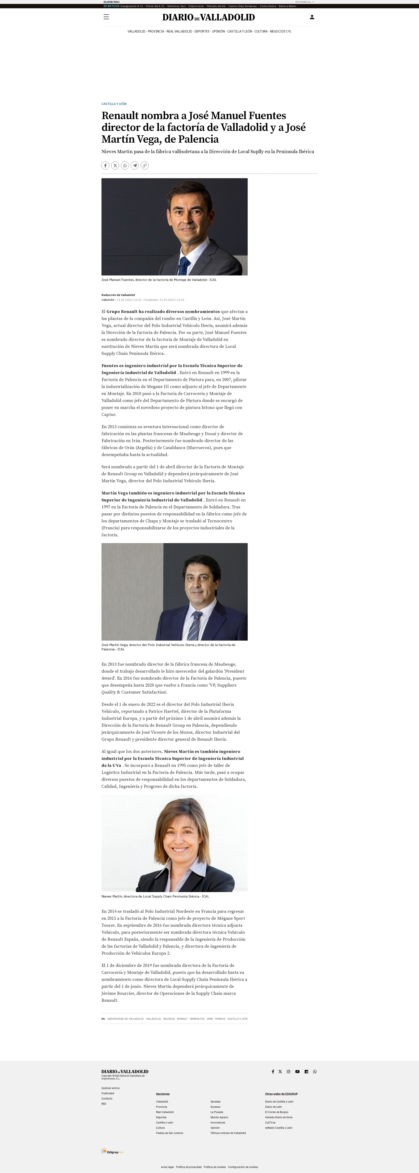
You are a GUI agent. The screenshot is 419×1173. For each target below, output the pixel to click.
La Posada (217, 1112)
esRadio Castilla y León (278, 1127)
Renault (182, 1018)
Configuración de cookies (243, 1167)
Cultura (261, 31)
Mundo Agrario (219, 1117)
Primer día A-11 (155, 6)
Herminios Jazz (176, 6)
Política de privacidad (189, 1167)
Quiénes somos (110, 1088)
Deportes (202, 31)
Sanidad (215, 1101)
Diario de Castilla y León (279, 1101)
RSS (103, 1103)
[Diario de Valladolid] (209, 17)
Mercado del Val (216, 6)
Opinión (218, 31)
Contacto (106, 1098)
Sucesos (215, 1106)
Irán (210, 1018)
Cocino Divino (268, 6)
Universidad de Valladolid (125, 1018)
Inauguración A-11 (131, 6)
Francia (220, 1018)
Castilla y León (239, 31)
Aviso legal (167, 1167)
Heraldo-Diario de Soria (278, 1117)
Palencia (169, 1018)
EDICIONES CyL (303, 2)
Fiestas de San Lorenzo (169, 1133)
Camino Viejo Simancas (242, 6)
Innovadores (218, 1122)
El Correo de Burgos (276, 1112)
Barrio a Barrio (287, 6)
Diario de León (273, 1106)
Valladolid (136, 31)
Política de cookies (215, 1167)
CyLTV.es (270, 1122)
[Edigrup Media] (112, 1151)
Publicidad (107, 1093)
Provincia (156, 31)
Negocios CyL (281, 31)
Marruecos (197, 1018)
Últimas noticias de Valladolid (228, 1133)
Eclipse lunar (196, 6)
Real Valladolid (179, 31)
